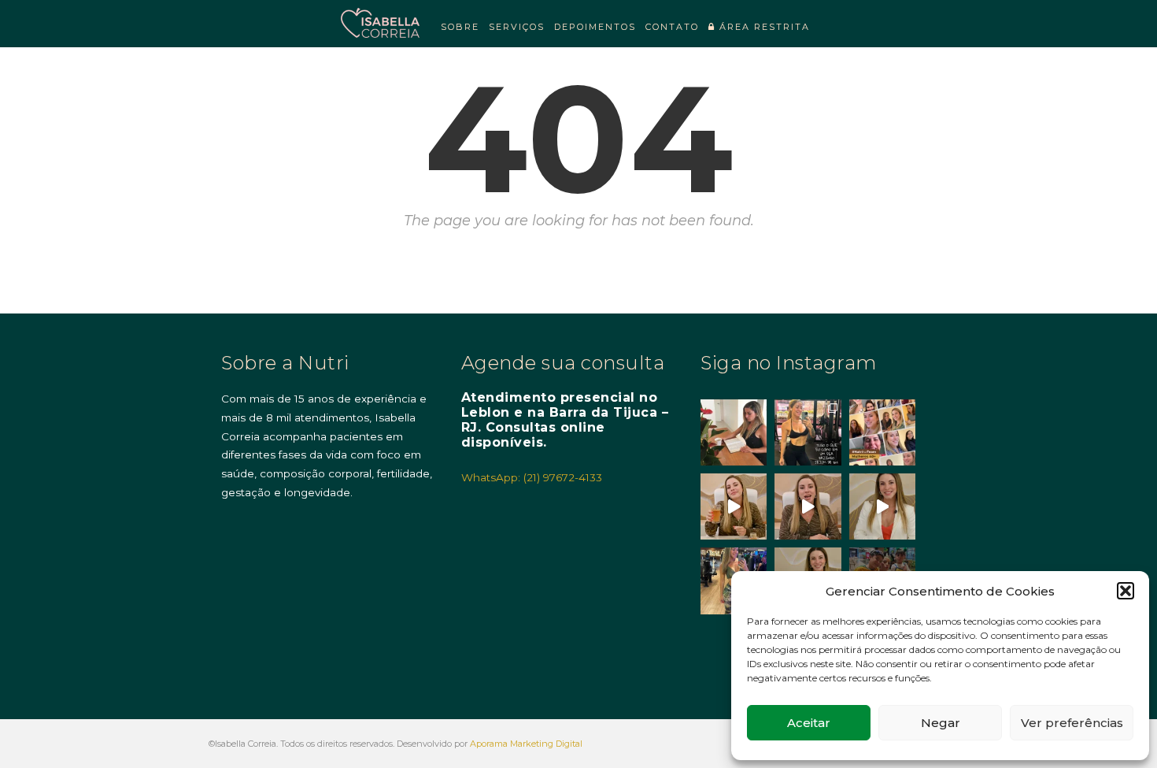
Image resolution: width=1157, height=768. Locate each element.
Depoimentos (595, 26)
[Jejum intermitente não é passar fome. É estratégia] (807, 432)
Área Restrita (762, 26)
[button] (1125, 591)
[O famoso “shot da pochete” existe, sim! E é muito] (733, 506)
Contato (672, 26)
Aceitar (808, 722)
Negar (940, 722)
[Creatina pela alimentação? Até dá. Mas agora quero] (807, 506)
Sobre (460, 26)
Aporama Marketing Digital (526, 743)
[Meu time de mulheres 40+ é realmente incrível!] (882, 432)
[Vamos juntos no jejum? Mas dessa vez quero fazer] (733, 432)
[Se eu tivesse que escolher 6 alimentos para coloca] (882, 506)
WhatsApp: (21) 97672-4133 (531, 477)
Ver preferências (1072, 722)
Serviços (517, 26)
